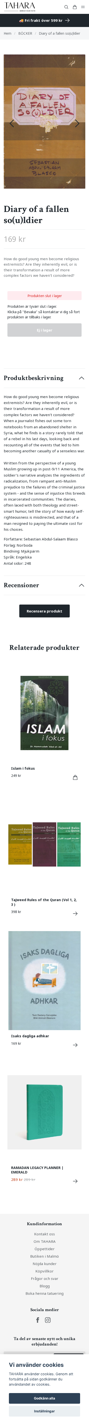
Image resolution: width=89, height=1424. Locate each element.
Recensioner (21, 585)
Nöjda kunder (45, 1263)
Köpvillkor (44, 1271)
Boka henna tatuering (44, 1293)
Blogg (45, 1285)
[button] (77, 123)
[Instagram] (48, 1320)
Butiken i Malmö (44, 1256)
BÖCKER (25, 33)
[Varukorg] (74, 7)
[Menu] (83, 7)
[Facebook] (38, 1320)
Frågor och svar (44, 1278)
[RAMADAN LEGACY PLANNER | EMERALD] (75, 1181)
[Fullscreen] (44, 121)
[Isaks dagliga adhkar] (75, 1045)
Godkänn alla (44, 1398)
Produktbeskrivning (34, 378)
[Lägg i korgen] (75, 777)
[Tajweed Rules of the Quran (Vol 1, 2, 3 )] (75, 913)
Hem (7, 33)
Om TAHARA (45, 1241)
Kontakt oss (44, 1233)
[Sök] (66, 7)
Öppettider (45, 1248)
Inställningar (44, 1411)
